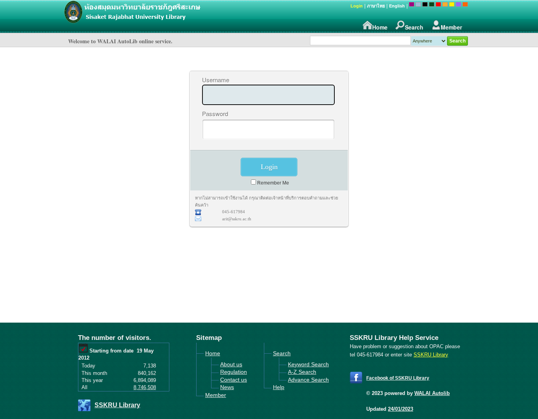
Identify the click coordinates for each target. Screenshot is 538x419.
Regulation (233, 372)
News (227, 387)
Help (278, 387)
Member (451, 27)
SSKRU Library (117, 405)
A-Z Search (302, 372)
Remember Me (273, 183)
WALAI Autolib (432, 393)
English (397, 6)
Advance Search (308, 380)
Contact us (233, 380)
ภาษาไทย (376, 6)
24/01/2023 (400, 409)
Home (380, 27)
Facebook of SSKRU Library (397, 378)
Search (414, 27)
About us (231, 364)
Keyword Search (308, 364)
